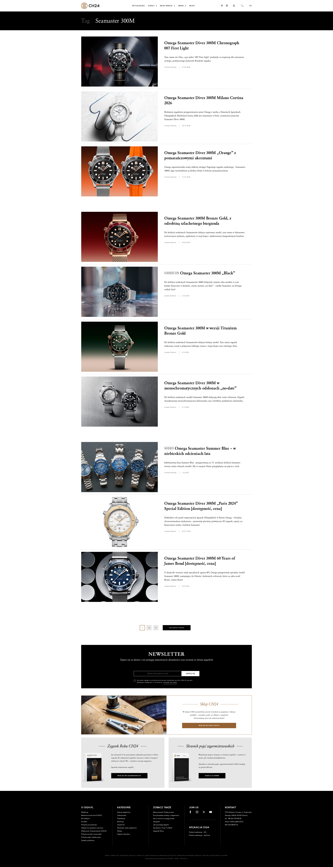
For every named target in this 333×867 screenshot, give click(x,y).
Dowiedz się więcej (170, 682)
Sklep (192, 6)
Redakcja (84, 812)
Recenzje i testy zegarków (127, 828)
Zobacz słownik (212, 775)
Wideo (119, 831)
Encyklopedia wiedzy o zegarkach (166, 815)
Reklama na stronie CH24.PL (91, 815)
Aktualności (138, 6)
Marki (181, 6)
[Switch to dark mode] (234, 5)
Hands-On (121, 825)
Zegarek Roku (158, 831)
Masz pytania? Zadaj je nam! (163, 812)
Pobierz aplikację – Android (199, 835)
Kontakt (84, 821)
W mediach (85, 818)
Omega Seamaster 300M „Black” (199, 273)
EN (250, 6)
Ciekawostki (121, 815)
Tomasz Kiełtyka (170, 67)
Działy (151, 6)
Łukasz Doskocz (170, 242)
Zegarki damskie (123, 834)
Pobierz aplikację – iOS (197, 832)
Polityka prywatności (89, 825)
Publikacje (121, 818)
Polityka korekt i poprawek (91, 834)
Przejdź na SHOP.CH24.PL (209, 725)
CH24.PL (90, 6)
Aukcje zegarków (123, 812)
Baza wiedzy (166, 6)
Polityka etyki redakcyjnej (91, 837)
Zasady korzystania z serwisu (92, 828)
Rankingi (120, 821)
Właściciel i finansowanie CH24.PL (94, 831)
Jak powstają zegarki (161, 825)
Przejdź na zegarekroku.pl (129, 775)
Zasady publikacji (87, 840)
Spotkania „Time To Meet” (163, 828)
